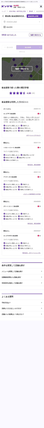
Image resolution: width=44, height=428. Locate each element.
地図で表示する (35, 35)
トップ (4, 11)
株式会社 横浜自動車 (34, 164)
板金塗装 (9, 27)
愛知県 (31, 11)
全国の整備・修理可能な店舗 (17, 11)
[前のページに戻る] (3, 16)
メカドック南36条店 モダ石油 (31, 194)
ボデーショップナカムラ (33, 135)
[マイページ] (41, 6)
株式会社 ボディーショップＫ (31, 253)
